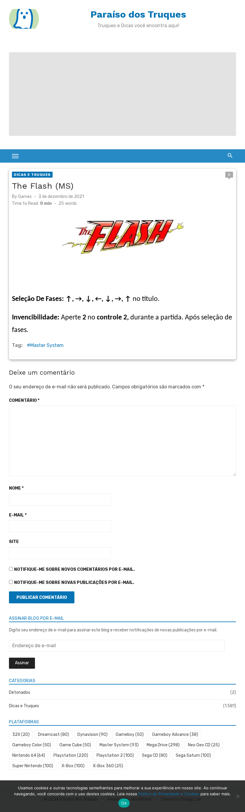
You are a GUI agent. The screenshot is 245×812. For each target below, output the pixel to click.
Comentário (24, 400)
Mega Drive (163, 745)
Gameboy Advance (175, 734)
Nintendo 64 (28, 755)
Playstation (70, 755)
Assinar (22, 662)
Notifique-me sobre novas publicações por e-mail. (74, 582)
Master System (47, 345)
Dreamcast (53, 734)
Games (25, 196)
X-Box (73, 765)
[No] (238, 796)
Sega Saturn (193, 755)
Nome (16, 488)
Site (14, 541)
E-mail (18, 515)
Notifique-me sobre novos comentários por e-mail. (74, 569)
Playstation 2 (115, 755)
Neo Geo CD (204, 745)
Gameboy (130, 734)
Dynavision (92, 734)
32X (21, 734)
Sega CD (154, 755)
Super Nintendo (32, 765)
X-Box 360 (108, 765)
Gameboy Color (31, 745)
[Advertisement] (122, 94)
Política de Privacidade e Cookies (168, 793)
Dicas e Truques (32, 175)
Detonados (19, 692)
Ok (124, 803)
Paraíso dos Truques (138, 14)
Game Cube (75, 745)
